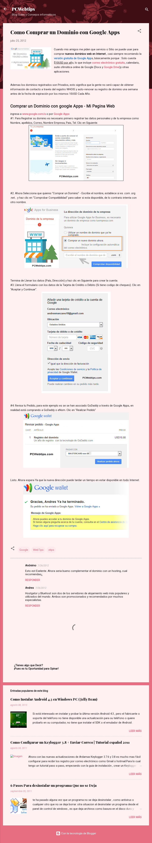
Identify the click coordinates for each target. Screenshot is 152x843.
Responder (32, 580)
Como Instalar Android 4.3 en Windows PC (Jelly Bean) (53, 699)
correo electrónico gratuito (108, 62)
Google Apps (62, 114)
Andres (29, 587)
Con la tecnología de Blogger (78, 833)
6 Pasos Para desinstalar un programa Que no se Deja (53, 785)
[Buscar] (147, 10)
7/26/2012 (43, 565)
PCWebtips (23, 9)
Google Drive (111, 67)
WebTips (38, 550)
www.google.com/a (34, 114)
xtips (51, 550)
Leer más (135, 731)
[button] (139, 31)
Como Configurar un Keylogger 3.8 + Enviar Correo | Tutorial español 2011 (70, 742)
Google (23, 550)
